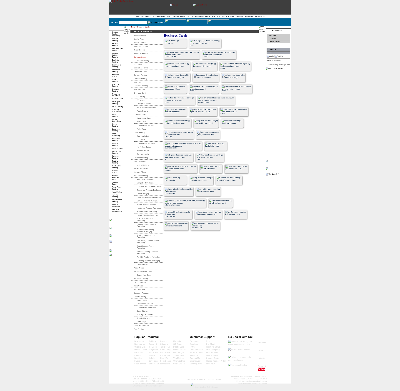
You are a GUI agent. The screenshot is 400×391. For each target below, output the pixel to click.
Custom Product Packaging (116, 34)
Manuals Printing (115, 144)
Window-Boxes (142, 264)
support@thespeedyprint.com (151, 383)
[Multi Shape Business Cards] (207, 164)
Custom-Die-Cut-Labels (146, 143)
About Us (249, 16)
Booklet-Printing (139, 43)
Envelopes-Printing (141, 86)
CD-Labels (141, 140)
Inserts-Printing (139, 97)
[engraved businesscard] (205, 130)
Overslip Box (179, 361)
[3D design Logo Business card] (200, 50)
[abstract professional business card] (175, 61)
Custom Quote (212, 358)
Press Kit (153, 344)
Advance (161, 22)
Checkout (272, 39)
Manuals (177, 341)
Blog (208, 341)
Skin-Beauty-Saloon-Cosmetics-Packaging (149, 241)
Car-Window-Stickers (145, 304)
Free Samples (212, 352)
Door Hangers (117, 99)
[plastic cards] (175, 187)
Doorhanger (178, 352)
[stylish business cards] (219, 210)
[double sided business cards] (230, 118)
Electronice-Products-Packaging (149, 190)
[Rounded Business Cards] (227, 187)
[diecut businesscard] (175, 118)
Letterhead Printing (116, 130)
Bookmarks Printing (116, 66)
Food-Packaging (143, 194)
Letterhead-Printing (141, 158)
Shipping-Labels (143, 154)
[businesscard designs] (232, 84)
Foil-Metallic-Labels (144, 147)
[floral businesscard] (232, 130)
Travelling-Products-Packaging (148, 261)
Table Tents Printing (116, 188)
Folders (152, 341)
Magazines (165, 364)
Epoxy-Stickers (142, 311)
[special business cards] (207, 198)
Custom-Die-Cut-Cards (145, 125)
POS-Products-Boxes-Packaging (145, 220)
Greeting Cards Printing (117, 110)
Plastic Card (178, 347)
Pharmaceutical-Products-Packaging (147, 225)
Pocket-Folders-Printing (143, 271)
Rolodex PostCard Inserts (115, 177)
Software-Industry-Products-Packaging (147, 252)
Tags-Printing (139, 329)
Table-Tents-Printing (141, 325)
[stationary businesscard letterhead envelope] (175, 210)
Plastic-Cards (139, 268)
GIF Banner (178, 344)
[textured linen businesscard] (175, 221)
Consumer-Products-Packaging (149, 186)
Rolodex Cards (115, 171)
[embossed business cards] (175, 130)
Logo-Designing (139, 161)
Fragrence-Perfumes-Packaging (149, 197)
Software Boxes (115, 183)
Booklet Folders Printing (115, 55)
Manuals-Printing (140, 172)
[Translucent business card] (206, 221)
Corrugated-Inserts (144, 104)
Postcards (139, 352)
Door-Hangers (139, 82)
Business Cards (115, 75)
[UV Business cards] (235, 221)
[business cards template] (175, 73)
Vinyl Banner (179, 355)
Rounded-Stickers (143, 318)
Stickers (164, 344)
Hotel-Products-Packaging (147, 212)
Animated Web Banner (117, 49)
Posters (137, 355)
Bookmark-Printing (141, 46)
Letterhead (154, 364)
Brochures (139, 341)
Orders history (274, 42)
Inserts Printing (115, 115)
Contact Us (260, 16)
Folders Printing (115, 40)
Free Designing (213, 350)
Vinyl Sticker (179, 358)
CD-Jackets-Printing (141, 61)
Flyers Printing (117, 107)
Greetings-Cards (140, 93)
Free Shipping (212, 355)
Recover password (274, 60)
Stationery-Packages (142, 293)
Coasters (153, 347)
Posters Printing (115, 162)
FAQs (192, 347)
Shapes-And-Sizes (144, 275)
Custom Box (139, 347)
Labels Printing (115, 125)
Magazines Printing (116, 139)
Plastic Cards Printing (117, 152)
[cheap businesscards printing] (200, 95)
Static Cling (165, 350)
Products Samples (180, 16)
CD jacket (153, 350)
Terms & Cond (196, 352)
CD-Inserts (141, 100)
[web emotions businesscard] (202, 232)
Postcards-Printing (141, 279)
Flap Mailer (165, 352)
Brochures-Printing (141, 53)
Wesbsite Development (117, 210)
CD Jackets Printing (116, 85)
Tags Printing (117, 192)
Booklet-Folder (139, 39)
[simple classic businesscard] (175, 198)
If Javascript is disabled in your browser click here (279, 65)
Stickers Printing (115, 44)
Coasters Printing (115, 90)
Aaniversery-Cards (144, 118)
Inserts (163, 341)
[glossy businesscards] (207, 141)
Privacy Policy (196, 350)
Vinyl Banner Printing (117, 201)
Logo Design (165, 361)
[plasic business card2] (235, 175)
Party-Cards (141, 129)
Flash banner (140, 364)
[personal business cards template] (175, 175)
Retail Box (153, 352)
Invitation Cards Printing (117, 120)
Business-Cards (143, 27)
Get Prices (146, 16)
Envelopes (153, 361)
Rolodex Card (179, 350)
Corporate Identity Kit (116, 95)
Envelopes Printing (116, 103)
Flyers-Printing (139, 89)
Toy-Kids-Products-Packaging (148, 257)
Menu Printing (117, 148)
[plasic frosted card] (210, 175)
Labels (152, 358)
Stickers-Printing (140, 297)
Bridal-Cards (141, 122)
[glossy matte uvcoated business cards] (175, 153)
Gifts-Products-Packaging (146, 204)
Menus (152, 355)
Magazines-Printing (141, 168)
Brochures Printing (116, 71)
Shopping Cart (237, 16)
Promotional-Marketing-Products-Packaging (145, 231)
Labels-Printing (139, 132)
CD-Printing (138, 64)
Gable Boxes (179, 364)
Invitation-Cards (140, 114)
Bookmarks (139, 344)
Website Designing (116, 205)
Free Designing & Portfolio (203, 16)
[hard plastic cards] (215, 153)
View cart (272, 35)
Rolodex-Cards (139, 289)
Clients (225, 16)
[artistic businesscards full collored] (213, 61)
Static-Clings (141, 322)
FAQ (218, 16)
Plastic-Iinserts (142, 111)
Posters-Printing (140, 282)
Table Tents (165, 347)
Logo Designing (116, 135)
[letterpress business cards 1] (175, 164)
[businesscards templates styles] (230, 73)
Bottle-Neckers (139, 50)
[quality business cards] (200, 187)
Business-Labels (143, 136)
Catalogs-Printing (140, 71)
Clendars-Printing (140, 75)
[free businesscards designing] (175, 141)
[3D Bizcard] (175, 50)
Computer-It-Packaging (145, 183)
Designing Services (161, 16)
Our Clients (211, 344)
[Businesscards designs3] (204, 84)
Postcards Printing (116, 157)
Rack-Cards (138, 286)
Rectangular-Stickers (145, 315)
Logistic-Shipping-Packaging (147, 215)
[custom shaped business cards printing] (208, 107)
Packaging (165, 355)
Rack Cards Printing (116, 167)
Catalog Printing (115, 80)
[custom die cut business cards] (175, 107)
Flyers (137, 361)
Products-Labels (143, 150)
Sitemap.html (196, 364)
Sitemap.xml (195, 361)
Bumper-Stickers (143, 300)
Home (137, 16)
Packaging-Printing (141, 176)
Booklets (138, 358)
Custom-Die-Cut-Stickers (146, 307)
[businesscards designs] (203, 73)
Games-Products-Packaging (147, 201)
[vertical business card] (175, 232)
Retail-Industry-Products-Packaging (146, 236)
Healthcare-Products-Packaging (149, 208)
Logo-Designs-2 (143, 165)
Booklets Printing (115, 61)
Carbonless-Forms (141, 68)
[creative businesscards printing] (232, 95)
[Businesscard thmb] (175, 95)
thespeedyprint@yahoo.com (150, 386)
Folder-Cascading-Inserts (146, 107)
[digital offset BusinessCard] (200, 118)
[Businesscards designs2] (175, 84)
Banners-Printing (140, 35)
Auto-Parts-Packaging (145, 179)
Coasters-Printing (140, 79)
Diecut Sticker (140, 350)
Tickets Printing (115, 196)
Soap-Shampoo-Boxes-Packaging (146, 247)
